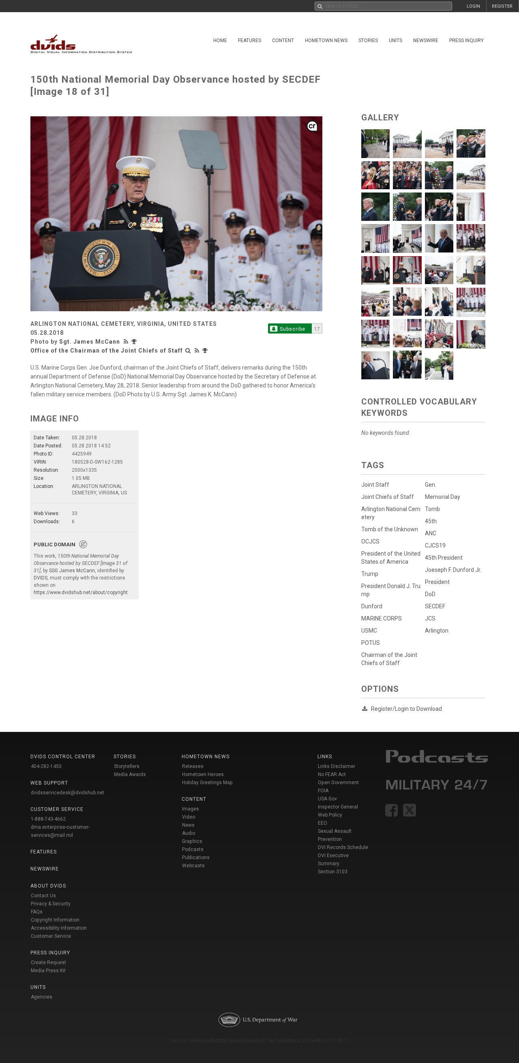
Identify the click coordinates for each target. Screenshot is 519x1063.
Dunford (371, 606)
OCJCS (370, 541)
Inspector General (338, 807)
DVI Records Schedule (343, 847)
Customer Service (51, 936)
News (188, 825)
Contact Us (43, 895)
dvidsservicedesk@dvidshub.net (67, 793)
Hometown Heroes (203, 774)
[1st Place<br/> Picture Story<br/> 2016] (135, 341)
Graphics (192, 841)
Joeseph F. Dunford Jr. (453, 570)
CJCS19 (435, 545)
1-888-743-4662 (48, 819)
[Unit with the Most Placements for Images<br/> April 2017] (206, 350)
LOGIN (473, 6)
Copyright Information (55, 920)
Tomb (432, 509)
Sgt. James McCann (89, 341)
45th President (444, 557)
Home (220, 40)
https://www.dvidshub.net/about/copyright (81, 592)
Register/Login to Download (406, 709)
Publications (196, 857)
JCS (430, 618)
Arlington (436, 630)
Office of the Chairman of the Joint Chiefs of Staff (106, 350)
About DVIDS (48, 886)
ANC (430, 533)
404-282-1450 (46, 766)
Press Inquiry (466, 40)
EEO (322, 823)
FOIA (323, 791)
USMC (369, 630)
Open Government (338, 782)
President (437, 582)
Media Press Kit (48, 970)
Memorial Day (442, 497)
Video (188, 817)
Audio (188, 833)
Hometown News (326, 40)
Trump (369, 574)
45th (431, 521)
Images (190, 809)
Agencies (41, 997)
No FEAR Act (332, 774)
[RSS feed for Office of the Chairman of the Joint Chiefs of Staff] (197, 350)
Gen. (430, 484)
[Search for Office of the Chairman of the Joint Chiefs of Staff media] (188, 350)
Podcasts (193, 849)
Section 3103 (332, 872)
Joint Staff (375, 484)
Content (283, 40)
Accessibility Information (59, 928)
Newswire (425, 40)
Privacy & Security (51, 904)
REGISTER (502, 6)
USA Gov (327, 799)
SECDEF (435, 606)
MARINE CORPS (381, 618)
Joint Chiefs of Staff (387, 497)
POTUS (370, 643)
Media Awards (130, 774)
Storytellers (126, 766)
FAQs (37, 912)
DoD (430, 594)
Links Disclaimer (336, 766)
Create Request (48, 962)
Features (249, 40)
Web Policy (330, 815)
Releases (193, 766)
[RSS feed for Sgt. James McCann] (126, 341)
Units (395, 40)
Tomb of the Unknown (389, 529)
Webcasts (193, 865)
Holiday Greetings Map (207, 782)
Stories (368, 40)
